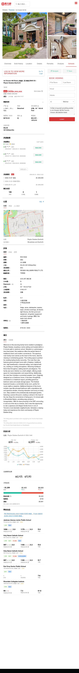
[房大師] (6, 4)
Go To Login (41, 72)
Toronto (11, 10)
